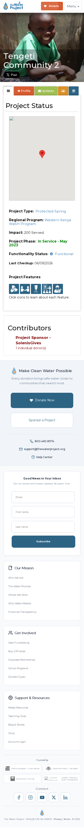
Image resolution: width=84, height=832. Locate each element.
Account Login (17, 741)
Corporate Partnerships (21, 659)
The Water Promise (19, 586)
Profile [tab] (25, 91)
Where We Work (18, 594)
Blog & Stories (16, 724)
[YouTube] (42, 797)
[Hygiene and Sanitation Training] (47, 289)
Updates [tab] (47, 91)
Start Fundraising (18, 642)
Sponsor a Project (42, 420)
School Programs (18, 668)
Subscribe (43, 541)
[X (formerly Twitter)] (54, 797)
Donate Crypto (16, 676)
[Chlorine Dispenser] (36, 289)
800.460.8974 (44, 441)
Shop (11, 733)
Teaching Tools (17, 716)
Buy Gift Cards (16, 651)
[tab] (8, 90)
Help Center (44, 457)
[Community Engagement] (25, 289)
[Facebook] (19, 797)
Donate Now (44, 400)
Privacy (58, 819)
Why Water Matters (19, 603)
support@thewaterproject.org (44, 449)
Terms (67, 819)
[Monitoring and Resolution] (58, 289)
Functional (64, 254)
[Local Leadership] (14, 289)
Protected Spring (51, 211)
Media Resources (18, 707)
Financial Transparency (22, 612)
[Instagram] (30, 797)
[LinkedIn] (65, 797)
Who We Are (15, 577)
